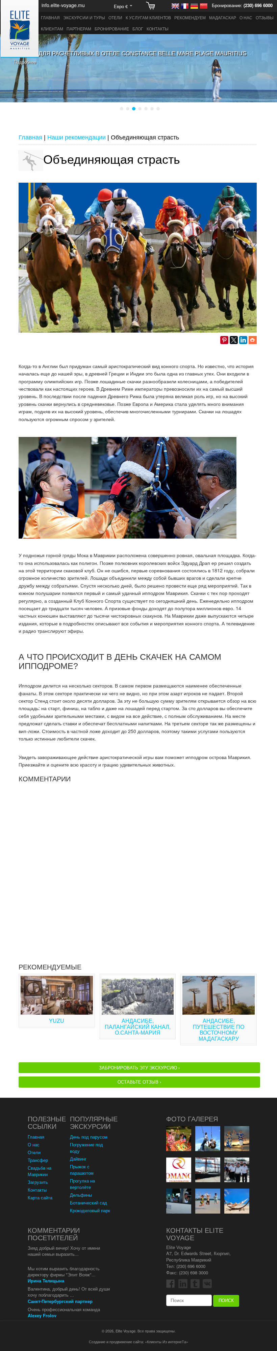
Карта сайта (40, 1197)
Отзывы (265, 17)
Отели (115, 17)
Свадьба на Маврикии (39, 1171)
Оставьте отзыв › (139, 1082)
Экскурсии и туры (84, 17)
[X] (234, 340)
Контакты (158, 28)
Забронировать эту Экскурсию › (139, 1067)
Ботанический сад (88, 1202)
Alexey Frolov (42, 1315)
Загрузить (38, 1182)
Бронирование (112, 28)
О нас (246, 17)
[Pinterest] (224, 340)
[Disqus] (138, 870)
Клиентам (52, 28)
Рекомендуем (190, 17)
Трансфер (38, 1160)
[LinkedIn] (243, 340)
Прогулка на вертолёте (82, 1183)
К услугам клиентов (148, 17)
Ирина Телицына (46, 1280)
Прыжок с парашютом (82, 1169)
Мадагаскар (222, 17)
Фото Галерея (192, 1119)
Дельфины (81, 1195)
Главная (50, 17)
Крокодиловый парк (90, 1210)
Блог (137, 28)
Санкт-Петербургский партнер (60, 1301)
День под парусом (88, 1137)
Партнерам (79, 28)
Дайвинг (78, 1158)
